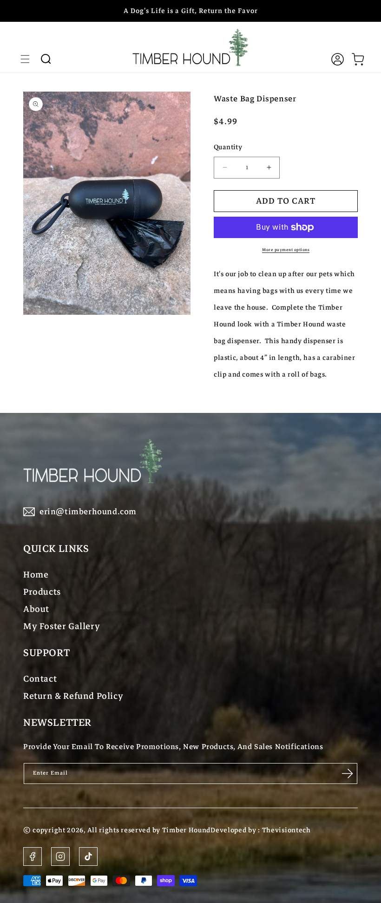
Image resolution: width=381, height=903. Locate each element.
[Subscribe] (347, 773)
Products (42, 591)
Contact (40, 678)
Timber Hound (186, 830)
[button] (25, 59)
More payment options (285, 249)
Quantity (228, 147)
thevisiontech (286, 830)
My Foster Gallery (61, 626)
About (36, 609)
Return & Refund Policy (73, 696)
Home (35, 574)
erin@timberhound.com (88, 511)
